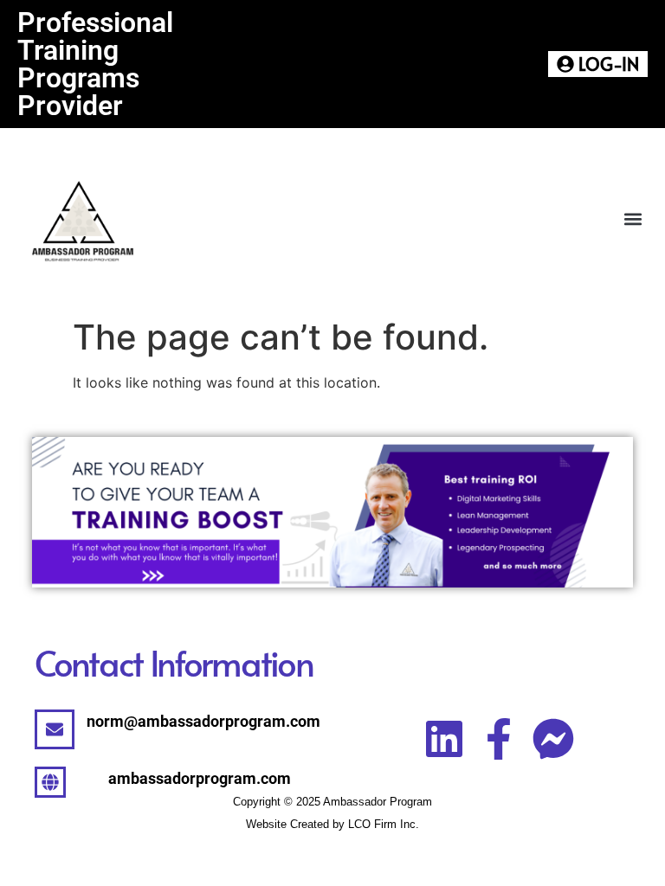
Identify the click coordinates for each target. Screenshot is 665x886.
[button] (633, 219)
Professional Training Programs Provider (95, 64)
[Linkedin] (444, 739)
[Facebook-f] (499, 739)
